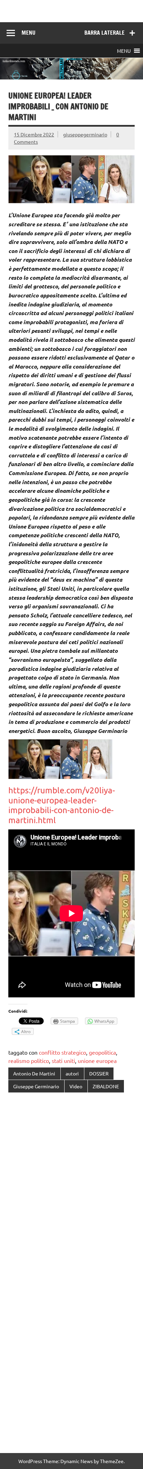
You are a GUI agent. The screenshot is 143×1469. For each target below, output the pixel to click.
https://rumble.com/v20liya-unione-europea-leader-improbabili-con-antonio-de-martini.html (61, 805)
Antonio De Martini (34, 1073)
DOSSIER (99, 1073)
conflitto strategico (62, 1052)
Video (75, 1086)
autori (72, 1073)
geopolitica (102, 1052)
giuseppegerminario (85, 134)
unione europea (97, 1060)
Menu (28, 32)
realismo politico (28, 1060)
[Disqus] (71, 1188)
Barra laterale (104, 32)
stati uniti (63, 1060)
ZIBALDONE (106, 1086)
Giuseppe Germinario (36, 1086)
